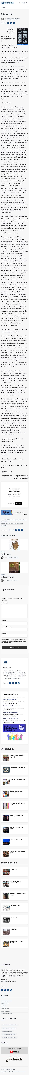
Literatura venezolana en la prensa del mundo (16, 792)
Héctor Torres (4, 981)
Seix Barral (4, 525)
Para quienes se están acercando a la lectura (15, 882)
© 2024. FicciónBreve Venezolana (8, 1069)
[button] (3, 7)
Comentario (5, 603)
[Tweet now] (13, 683)
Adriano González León (16, 520)
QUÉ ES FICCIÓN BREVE (6, 1000)
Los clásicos (14, 917)
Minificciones (14, 929)
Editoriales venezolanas (16, 839)
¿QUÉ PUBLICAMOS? (5, 1011)
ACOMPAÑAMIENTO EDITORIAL (10, 1025)
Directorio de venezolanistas (18, 767)
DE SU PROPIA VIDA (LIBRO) (9, 1034)
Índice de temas (15, 869)
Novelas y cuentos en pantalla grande (17, 852)
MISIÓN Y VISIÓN (5, 1003)
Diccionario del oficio (16, 905)
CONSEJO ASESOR (5, 1008)
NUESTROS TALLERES (7, 1031)
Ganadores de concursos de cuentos (17, 828)
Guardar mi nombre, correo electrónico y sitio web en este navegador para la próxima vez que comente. (14, 641)
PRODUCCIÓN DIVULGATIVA (9, 1028)
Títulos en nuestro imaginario (18, 779)
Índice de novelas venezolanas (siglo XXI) (17, 756)
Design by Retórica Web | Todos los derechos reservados (13, 1071)
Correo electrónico (7, 627)
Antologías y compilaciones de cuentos (17, 804)
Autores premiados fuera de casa (17, 816)
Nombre (4, 620)
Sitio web (4, 633)
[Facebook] (10, 683)
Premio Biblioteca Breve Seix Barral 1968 (12, 523)
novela (24, 520)
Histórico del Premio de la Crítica (16, 942)
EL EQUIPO (3, 1006)
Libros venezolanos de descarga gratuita (18, 894)
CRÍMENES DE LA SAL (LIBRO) (9, 1037)
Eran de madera (5, 554)
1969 (8, 520)
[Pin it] (16, 683)
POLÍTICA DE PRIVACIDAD (6, 1013)
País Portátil (4, 521)
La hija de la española (7, 577)
